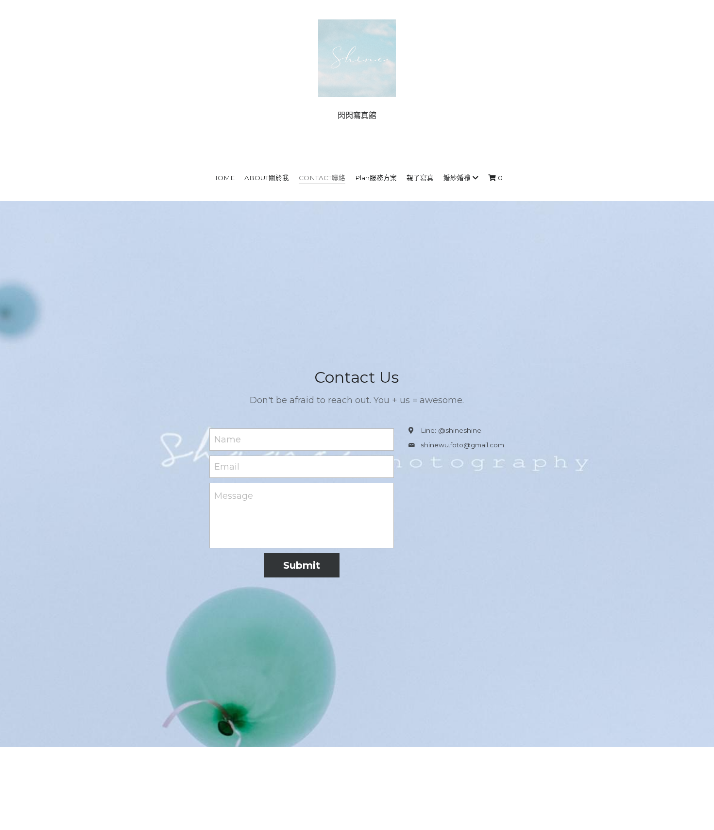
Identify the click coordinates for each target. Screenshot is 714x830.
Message (233, 496)
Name (227, 439)
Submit (301, 565)
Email (226, 466)
